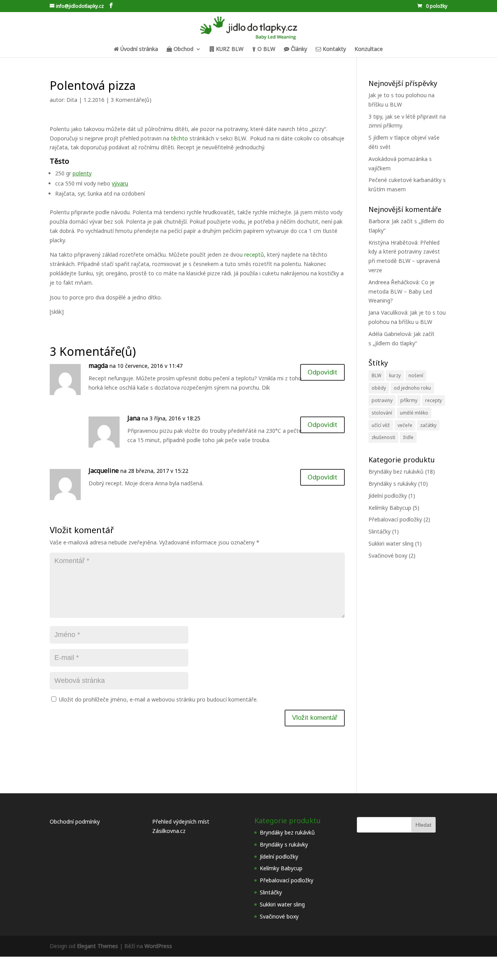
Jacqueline (104, 470)
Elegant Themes (97, 946)
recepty (433, 400)
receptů (254, 254)
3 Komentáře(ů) (131, 99)
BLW (376, 375)
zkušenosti (383, 437)
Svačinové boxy (387, 555)
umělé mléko (414, 412)
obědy (379, 388)
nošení (415, 375)
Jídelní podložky (387, 495)
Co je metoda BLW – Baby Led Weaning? (401, 291)
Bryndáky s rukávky (392, 483)
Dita (71, 99)
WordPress (158, 946)
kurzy (395, 375)
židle (408, 437)
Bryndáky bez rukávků (396, 471)
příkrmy (408, 400)
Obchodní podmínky (75, 821)
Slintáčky (379, 531)
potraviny (382, 400)
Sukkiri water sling (391, 543)
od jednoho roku (412, 388)
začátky (428, 425)
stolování (382, 412)
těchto (180, 138)
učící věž (381, 425)
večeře (405, 425)
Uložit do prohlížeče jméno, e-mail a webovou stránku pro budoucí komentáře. (158, 699)
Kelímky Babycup (389, 507)
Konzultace (369, 49)
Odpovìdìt (322, 371)
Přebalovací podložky (395, 519)
